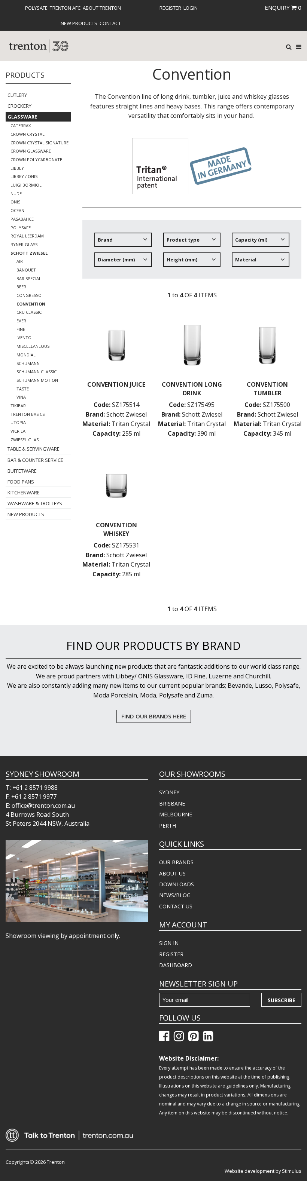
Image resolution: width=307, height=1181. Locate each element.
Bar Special (28, 278)
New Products (79, 23)
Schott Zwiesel (29, 253)
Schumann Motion (37, 380)
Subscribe (281, 1000)
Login (190, 7)
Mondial (26, 355)
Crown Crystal (27, 134)
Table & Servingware (33, 448)
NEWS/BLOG (175, 895)
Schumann (28, 363)
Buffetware (22, 470)
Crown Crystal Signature (39, 142)
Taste (22, 389)
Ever (21, 320)
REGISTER (171, 954)
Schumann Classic (36, 371)
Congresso (29, 295)
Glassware (22, 116)
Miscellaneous (32, 346)
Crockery (19, 105)
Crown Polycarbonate (36, 159)
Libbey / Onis (23, 176)
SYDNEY (169, 792)
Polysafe (36, 7)
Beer (21, 286)
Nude (16, 193)
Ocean (17, 210)
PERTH (167, 825)
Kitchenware (23, 492)
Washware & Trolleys (34, 503)
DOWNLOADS (176, 884)
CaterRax (20, 125)
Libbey (17, 168)
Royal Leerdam (27, 236)
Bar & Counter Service (35, 460)
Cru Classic (29, 312)
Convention (30, 304)
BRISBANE (172, 803)
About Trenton (102, 7)
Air (19, 261)
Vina (21, 397)
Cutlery (17, 95)
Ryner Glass (23, 244)
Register (170, 7)
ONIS (15, 202)
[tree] (192, 253)
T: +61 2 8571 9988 (32, 787)
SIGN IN (169, 943)
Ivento (23, 337)
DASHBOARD (175, 965)
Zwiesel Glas (24, 439)
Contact (110, 23)
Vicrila (17, 431)
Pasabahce (22, 219)
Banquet (26, 270)
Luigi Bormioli (26, 185)
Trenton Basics (27, 414)
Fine (20, 329)
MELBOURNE (175, 814)
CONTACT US (175, 906)
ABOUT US (172, 873)
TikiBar (18, 405)
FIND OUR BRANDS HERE (153, 716)
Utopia (18, 422)
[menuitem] (36, 7)
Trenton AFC (65, 7)
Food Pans (20, 481)
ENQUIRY (283, 7)
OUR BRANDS (176, 862)
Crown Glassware (30, 151)
